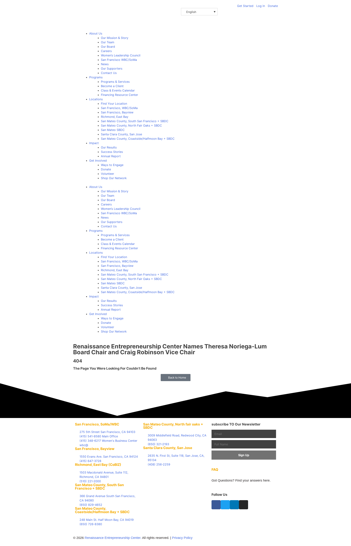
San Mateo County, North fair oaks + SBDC (173, 426)
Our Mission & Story (114, 38)
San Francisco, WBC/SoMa (119, 108)
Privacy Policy (182, 538)
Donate (106, 169)
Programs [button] (96, 77)
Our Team (107, 42)
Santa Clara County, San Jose (121, 134)
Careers (106, 51)
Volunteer (107, 173)
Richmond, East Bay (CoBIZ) (98, 465)
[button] (199, 11)
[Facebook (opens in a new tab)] (216, 504)
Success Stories (112, 152)
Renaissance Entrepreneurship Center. (113, 538)
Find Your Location (114, 103)
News (105, 64)
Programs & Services (115, 81)
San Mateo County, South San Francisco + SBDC (134, 121)
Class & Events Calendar (118, 90)
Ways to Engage (112, 165)
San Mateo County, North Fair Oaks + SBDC (131, 125)
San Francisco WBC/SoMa (119, 60)
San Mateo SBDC (113, 130)
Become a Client (112, 86)
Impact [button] (94, 143)
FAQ (215, 469)
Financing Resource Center (119, 95)
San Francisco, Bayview (117, 112)
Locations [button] (96, 99)
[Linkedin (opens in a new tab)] (234, 504)
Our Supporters (111, 68)
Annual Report (111, 156)
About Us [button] (95, 33)
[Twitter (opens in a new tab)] (225, 504)
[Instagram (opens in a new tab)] (243, 504)
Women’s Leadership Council (120, 55)
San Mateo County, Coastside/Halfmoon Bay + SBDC (138, 138)
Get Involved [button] (98, 160)
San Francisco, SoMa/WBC (97, 424)
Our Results (109, 147)
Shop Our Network (114, 178)
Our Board (108, 46)
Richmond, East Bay (114, 117)
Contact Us (109, 73)
